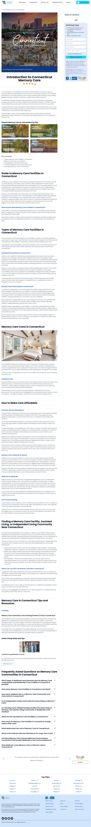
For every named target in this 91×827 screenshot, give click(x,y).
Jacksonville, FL (34, 789)
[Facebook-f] (3, 818)
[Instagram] (12, 818)
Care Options (49, 812)
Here (27, 587)
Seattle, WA (78, 789)
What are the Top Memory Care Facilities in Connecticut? (25, 717)
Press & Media (64, 806)
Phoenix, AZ (56, 789)
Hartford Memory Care (36, 127)
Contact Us (63, 809)
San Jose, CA (78, 786)
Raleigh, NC (56, 791)
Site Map (77, 801)
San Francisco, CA (78, 783)
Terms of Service (79, 809)
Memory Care (44, 2)
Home (4, 10)
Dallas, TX (12, 789)
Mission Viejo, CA (56, 783)
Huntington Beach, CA (34, 783)
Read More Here (6, 374)
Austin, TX (12, 780)
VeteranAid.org (15, 440)
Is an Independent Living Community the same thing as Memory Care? (28, 702)
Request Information (76, 57)
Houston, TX (34, 780)
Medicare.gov (40, 493)
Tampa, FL (78, 791)
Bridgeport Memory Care (8, 127)
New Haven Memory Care (8, 142)
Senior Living (22, 2)
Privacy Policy (77, 73)
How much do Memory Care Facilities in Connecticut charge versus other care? (26, 722)
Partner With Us (79, 803)
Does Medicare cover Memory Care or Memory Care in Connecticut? (23, 746)
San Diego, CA (78, 780)
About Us (68, 2)
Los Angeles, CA (34, 791)
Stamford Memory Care (36, 142)
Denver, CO (12, 791)
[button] (29, 682)
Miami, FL (56, 780)
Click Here (27, 591)
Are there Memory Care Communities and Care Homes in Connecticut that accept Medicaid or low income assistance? (27, 739)
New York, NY (56, 786)
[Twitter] (6, 818)
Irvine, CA (34, 786)
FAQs (61, 803)
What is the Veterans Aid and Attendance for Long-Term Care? (27, 733)
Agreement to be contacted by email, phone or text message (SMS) (76, 72)
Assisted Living (33, 2)
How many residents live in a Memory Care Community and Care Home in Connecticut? (26, 695)
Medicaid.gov (50, 493)
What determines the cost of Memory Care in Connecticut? (25, 728)
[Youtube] (9, 818)
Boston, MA (13, 783)
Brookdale (9, 301)
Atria (19, 301)
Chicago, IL (13, 786)
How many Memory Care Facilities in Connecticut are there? (26, 689)
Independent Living (57, 2)
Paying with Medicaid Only (74, 54)
